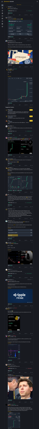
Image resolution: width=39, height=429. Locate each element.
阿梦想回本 (9, 364)
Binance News (10, 208)
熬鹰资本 (9, 269)
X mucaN (9, 167)
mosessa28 (9, 6)
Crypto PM (9, 242)
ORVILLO (9, 220)
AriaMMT (9, 335)
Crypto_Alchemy (10, 158)
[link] (2, 5)
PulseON (9, 404)
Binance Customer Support (12, 115)
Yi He (9, 120)
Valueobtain (10, 374)
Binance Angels (10, 109)
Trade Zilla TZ (10, 137)
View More (31, 107)
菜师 (8, 194)
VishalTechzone (10, 40)
